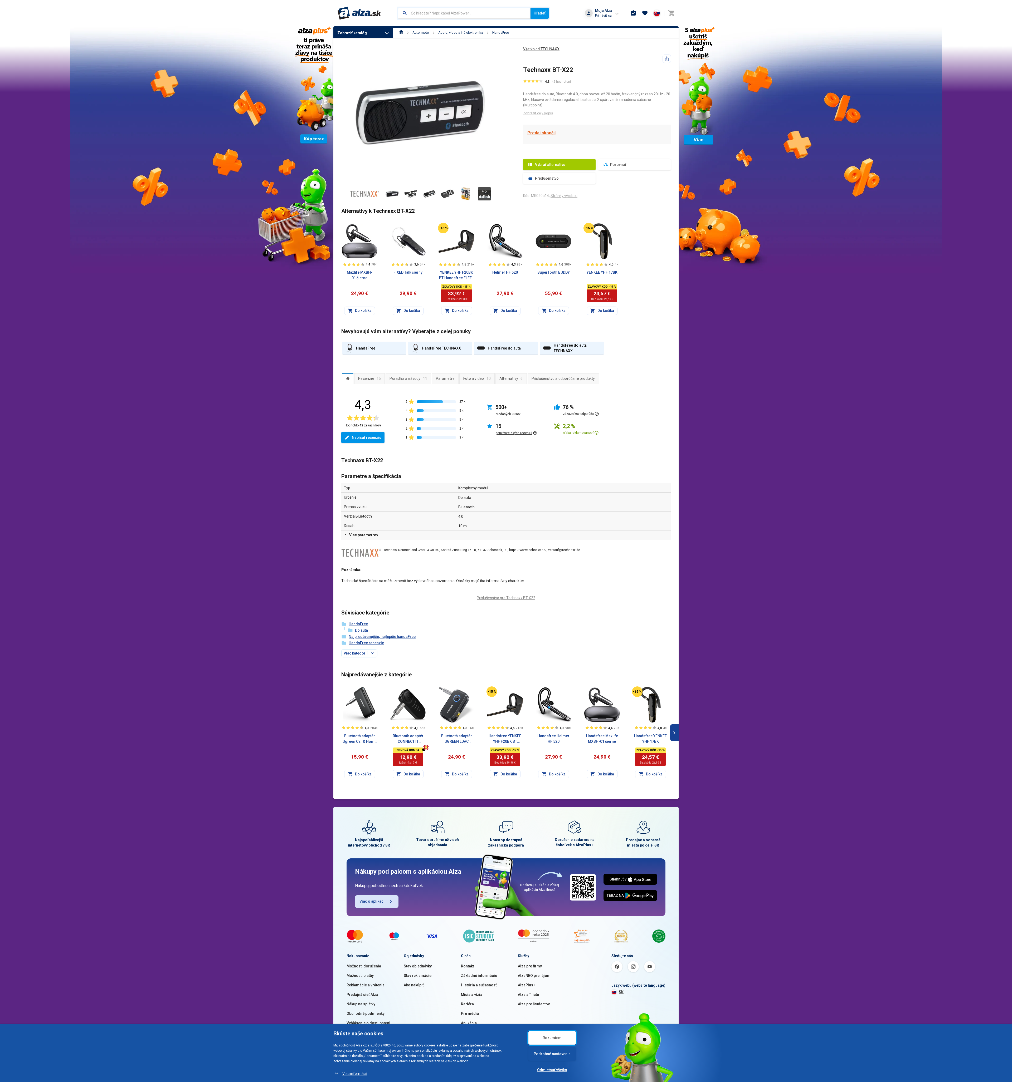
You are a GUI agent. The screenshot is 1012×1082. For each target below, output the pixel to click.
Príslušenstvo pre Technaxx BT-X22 (506, 598)
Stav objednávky (418, 966)
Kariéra (467, 1004)
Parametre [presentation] (445, 378)
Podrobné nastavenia (552, 1054)
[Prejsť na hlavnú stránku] (359, 13)
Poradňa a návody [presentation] (408, 378)
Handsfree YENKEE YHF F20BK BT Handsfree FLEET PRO (505, 739)
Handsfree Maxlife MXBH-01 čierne (602, 739)
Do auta (361, 630)
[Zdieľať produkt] (667, 59)
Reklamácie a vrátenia (366, 985)
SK (621, 992)
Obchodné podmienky (366, 1013)
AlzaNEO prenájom (534, 975)
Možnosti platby (360, 975)
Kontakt (467, 966)
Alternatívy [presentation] (511, 378)
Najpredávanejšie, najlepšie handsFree (382, 637)
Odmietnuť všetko (552, 1070)
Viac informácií (354, 1073)
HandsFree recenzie (366, 643)
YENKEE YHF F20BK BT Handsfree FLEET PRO (456, 275)
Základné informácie (479, 975)
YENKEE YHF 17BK (602, 272)
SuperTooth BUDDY (553, 272)
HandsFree (500, 33)
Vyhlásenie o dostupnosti (368, 1023)
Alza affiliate (528, 994)
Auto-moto (420, 33)
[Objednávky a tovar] (633, 13)
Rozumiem (552, 1038)
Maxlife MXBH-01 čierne (359, 275)
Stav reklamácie (417, 975)
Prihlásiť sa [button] (603, 15)
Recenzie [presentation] (369, 378)
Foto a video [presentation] (477, 378)
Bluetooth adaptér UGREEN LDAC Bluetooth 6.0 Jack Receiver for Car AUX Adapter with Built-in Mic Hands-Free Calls (456, 739)
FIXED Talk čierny (407, 272)
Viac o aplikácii (372, 901)
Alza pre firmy (530, 966)
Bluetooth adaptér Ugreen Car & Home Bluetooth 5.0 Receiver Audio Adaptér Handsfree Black (360, 739)
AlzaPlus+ (526, 985)
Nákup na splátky (361, 1004)
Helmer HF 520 (505, 272)
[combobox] (464, 13)
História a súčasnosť (479, 985)
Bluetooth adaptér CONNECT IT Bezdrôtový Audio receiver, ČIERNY (408, 739)
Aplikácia (469, 1023)
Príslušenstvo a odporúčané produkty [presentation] (563, 378)
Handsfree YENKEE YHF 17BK (650, 739)
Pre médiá (470, 1013)
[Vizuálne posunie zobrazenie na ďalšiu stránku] (674, 732)
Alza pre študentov (534, 1004)
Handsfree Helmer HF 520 (553, 739)
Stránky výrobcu (564, 196)
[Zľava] (443, 228)
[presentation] (347, 378)
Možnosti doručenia (364, 966)
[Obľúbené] (645, 13)
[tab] (347, 378)
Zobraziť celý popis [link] (538, 113)
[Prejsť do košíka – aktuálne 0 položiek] (671, 13)
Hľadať (540, 13)
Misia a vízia (471, 994)
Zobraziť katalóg (352, 33)
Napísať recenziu (366, 437)
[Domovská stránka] (401, 32)
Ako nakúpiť (414, 985)
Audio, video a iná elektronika (460, 33)
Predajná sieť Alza (362, 994)
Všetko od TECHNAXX (541, 49)
